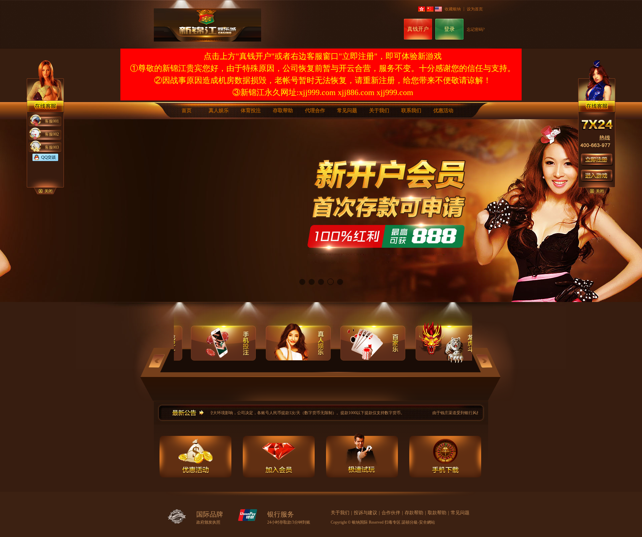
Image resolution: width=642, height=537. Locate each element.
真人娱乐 (219, 110)
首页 (187, 110)
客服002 (52, 134)
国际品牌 (209, 514)
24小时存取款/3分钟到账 (288, 522)
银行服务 (280, 514)
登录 (449, 29)
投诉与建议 (365, 512)
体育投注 (251, 110)
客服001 (52, 121)
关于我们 (379, 110)
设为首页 (475, 9)
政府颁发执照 (208, 522)
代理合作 (315, 110)
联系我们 (411, 110)
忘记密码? (476, 29)
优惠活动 (443, 110)
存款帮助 (414, 512)
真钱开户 (418, 29)
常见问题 (347, 110)
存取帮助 (283, 110)
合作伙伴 (391, 512)
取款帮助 (437, 512)
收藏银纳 (453, 9)
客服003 (52, 147)
